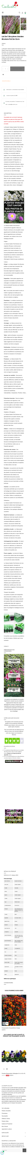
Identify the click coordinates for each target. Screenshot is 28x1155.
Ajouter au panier (17, 68)
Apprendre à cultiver (7, 1129)
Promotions (4, 1113)
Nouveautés (5, 1116)
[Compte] (22, 13)
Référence (7, 875)
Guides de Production (7, 1124)
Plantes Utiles (5, 1121)
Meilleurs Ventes (6, 1118)
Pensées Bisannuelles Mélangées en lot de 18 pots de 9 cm (13, 1073)
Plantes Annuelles (6, 1110)
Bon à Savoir (5, 1126)
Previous (23, 16)
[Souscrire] (24, 1150)
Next (23, 31)
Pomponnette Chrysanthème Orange (11, 1028)
